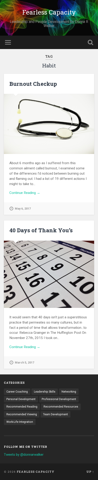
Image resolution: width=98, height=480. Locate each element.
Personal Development (21, 399)
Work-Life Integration (19, 421)
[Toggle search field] (90, 42)
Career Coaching (17, 391)
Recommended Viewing (21, 414)
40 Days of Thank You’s (41, 230)
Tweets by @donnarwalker (24, 455)
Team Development (55, 414)
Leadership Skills (44, 391)
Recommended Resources (61, 406)
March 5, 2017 (24, 362)
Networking (69, 391)
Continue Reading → (24, 193)
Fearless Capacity (49, 12)
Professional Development (59, 399)
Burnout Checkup (33, 83)
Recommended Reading (21, 406)
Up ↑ (90, 471)
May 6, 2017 (23, 208)
